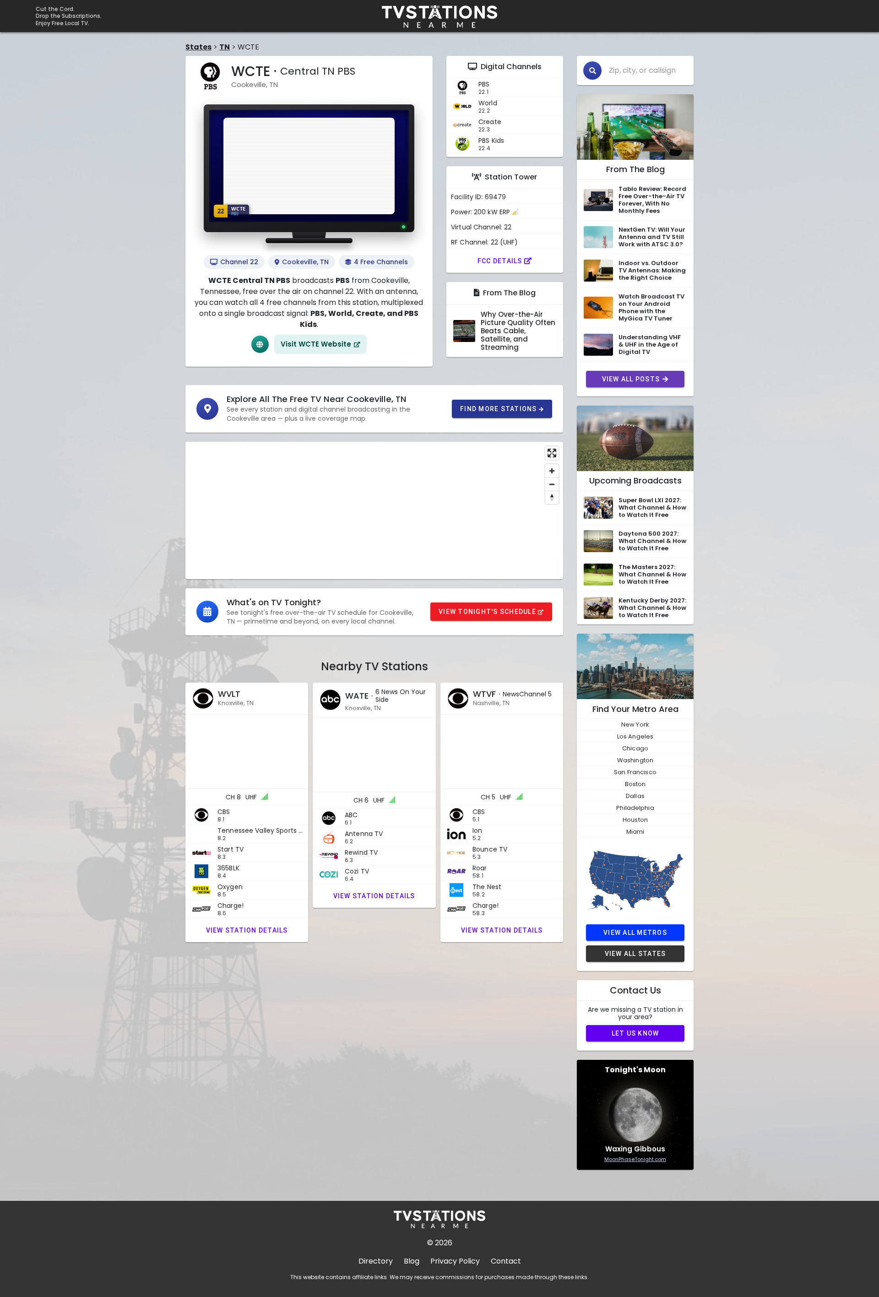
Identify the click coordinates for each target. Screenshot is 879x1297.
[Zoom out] (552, 484)
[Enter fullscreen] (552, 453)
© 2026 (439, 1242)
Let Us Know (635, 1033)
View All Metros (635, 932)
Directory (375, 1261)
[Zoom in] (552, 471)
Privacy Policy (455, 1261)
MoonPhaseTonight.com (635, 1159)
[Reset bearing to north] (552, 497)
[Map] (374, 510)
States (198, 47)
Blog (411, 1261)
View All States (635, 953)
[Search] (592, 70)
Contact (506, 1261)
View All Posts (631, 379)
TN (224, 47)
